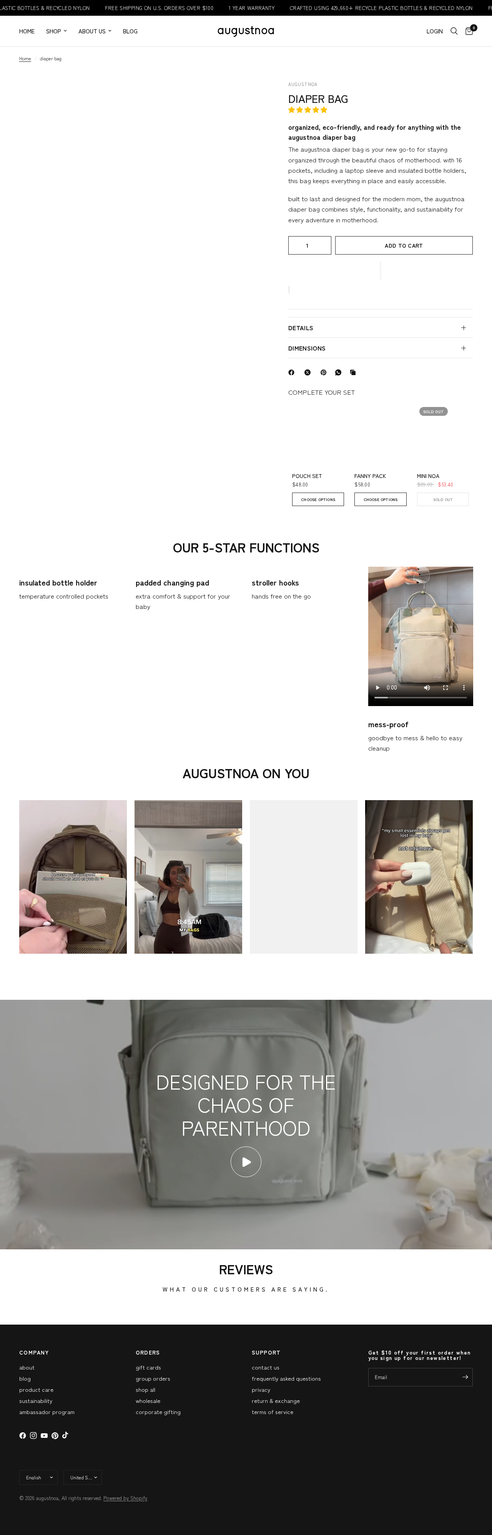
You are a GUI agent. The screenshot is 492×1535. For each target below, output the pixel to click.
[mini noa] (443, 430)
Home (27, 31)
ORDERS (148, 1352)
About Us (92, 31)
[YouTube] (44, 1435)
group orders (153, 1378)
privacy (261, 1389)
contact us (265, 1367)
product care (36, 1389)
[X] (309, 372)
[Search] (454, 31)
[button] (308, 109)
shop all (145, 1389)
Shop (53, 31)
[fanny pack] (380, 430)
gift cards (148, 1367)
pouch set (307, 476)
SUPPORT (266, 1352)
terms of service (272, 1412)
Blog (130, 31)
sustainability (35, 1400)
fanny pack (370, 476)
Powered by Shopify (125, 1498)
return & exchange (276, 1400)
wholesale (148, 1400)
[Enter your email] (465, 1377)
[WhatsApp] (339, 372)
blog (25, 1378)
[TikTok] (65, 1435)
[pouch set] (318, 430)
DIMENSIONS (307, 347)
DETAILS (300, 327)
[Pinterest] (325, 372)
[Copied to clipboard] (354, 372)
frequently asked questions (286, 1378)
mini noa (428, 476)
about (27, 1367)
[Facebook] (293, 372)
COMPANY (34, 1352)
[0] (467, 31)
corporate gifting (158, 1412)
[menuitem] (29, 31)
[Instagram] (33, 1435)
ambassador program (47, 1412)
